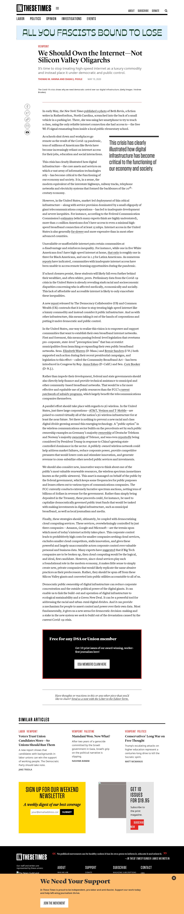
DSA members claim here (92, 664)
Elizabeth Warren (74, 351)
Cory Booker (132, 364)
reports (46, 261)
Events (91, 18)
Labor (21, 18)
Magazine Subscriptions (124, 872)
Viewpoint (43, 46)
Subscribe (143, 11)
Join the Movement (54, 903)
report (55, 303)
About (131, 11)
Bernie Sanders (114, 351)
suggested (109, 550)
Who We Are (63, 872)
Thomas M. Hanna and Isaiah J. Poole (60, 79)
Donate (155, 11)
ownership (105, 432)
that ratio (113, 252)
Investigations (71, 18)
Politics (35, 18)
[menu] (57, 8)
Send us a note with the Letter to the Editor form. (100, 699)
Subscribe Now (137, 824)
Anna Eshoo (90, 364)
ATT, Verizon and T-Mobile (108, 410)
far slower (77, 231)
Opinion (51, 18)
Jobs (143, 873)
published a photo (95, 111)
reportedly (124, 437)
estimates (67, 218)
